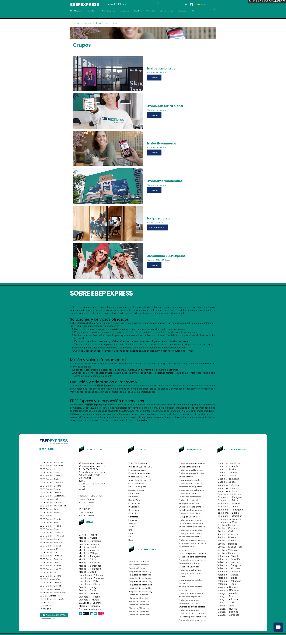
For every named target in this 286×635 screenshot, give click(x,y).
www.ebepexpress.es (92, 463)
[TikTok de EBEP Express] (84, 613)
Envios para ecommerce (190, 483)
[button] (166, 11)
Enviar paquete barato (189, 480)
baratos (189, 476)
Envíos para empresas (189, 600)
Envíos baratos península (191, 596)
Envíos (182, 470)
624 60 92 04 (92, 469)
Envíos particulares (188, 493)
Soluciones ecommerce (190, 496)
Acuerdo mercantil (137, 490)
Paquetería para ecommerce (192, 620)
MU (48, 572)
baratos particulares (195, 473)
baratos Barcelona (194, 470)
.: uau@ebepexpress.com (92, 472)
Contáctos (133, 516)
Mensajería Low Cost (188, 603)
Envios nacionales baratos (191, 490)
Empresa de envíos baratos (192, 606)
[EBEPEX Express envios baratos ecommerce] (87, 613)
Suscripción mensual (139, 561)
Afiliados (132, 523)
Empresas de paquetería (190, 486)
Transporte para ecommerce (192, 616)
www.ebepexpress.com (93, 466)
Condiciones (134, 503)
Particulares (134, 493)
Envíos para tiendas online (191, 613)
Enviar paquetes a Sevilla (191, 593)
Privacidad (133, 506)
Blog (130, 540)
